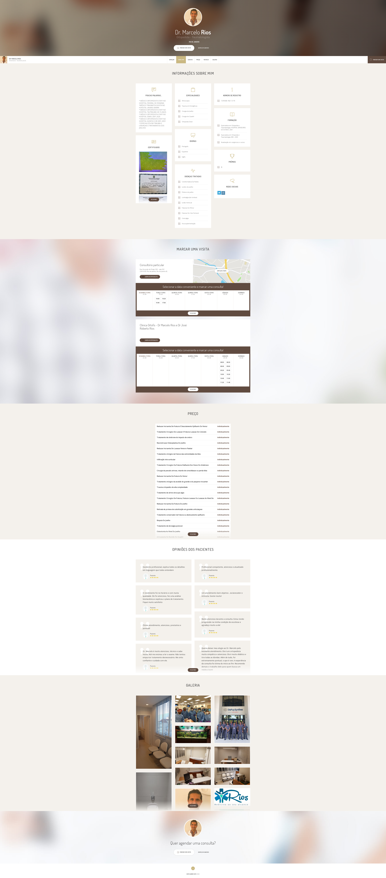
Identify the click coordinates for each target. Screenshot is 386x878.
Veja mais (154, 199)
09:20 (222, 370)
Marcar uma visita (378, 59)
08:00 (222, 362)
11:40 (228, 382)
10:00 (222, 374)
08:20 (228, 362)
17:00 (164, 303)
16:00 (157, 299)
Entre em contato (203, 48)
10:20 (228, 374)
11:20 (222, 382)
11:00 (228, 378)
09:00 (228, 366)
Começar (171, 59)
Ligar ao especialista (151, 276)
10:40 (222, 378)
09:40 (228, 370)
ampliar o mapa (221, 271)
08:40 (222, 366)
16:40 (157, 303)
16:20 (164, 299)
